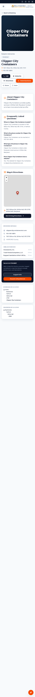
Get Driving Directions (14, 216)
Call (7, 76)
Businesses (9, 291)
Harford (8, 293)
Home (7, 289)
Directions (9, 81)
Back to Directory (10, 13)
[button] (17, 193)
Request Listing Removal (17, 279)
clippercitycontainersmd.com (16, 230)
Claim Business (25, 81)
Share (7, 85)
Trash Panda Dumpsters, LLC (13, 252)
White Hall (9, 296)
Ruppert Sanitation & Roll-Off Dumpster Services (15, 255)
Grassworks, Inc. (9, 250)
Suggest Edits (17, 274)
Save (15, 85)
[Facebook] (22, 2)
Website (18, 76)
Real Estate (8, 310)
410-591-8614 (7, 70)
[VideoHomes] (29, 2)
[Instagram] (26, 2)
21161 (7, 298)
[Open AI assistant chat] (31, 692)
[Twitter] (32, 2)
